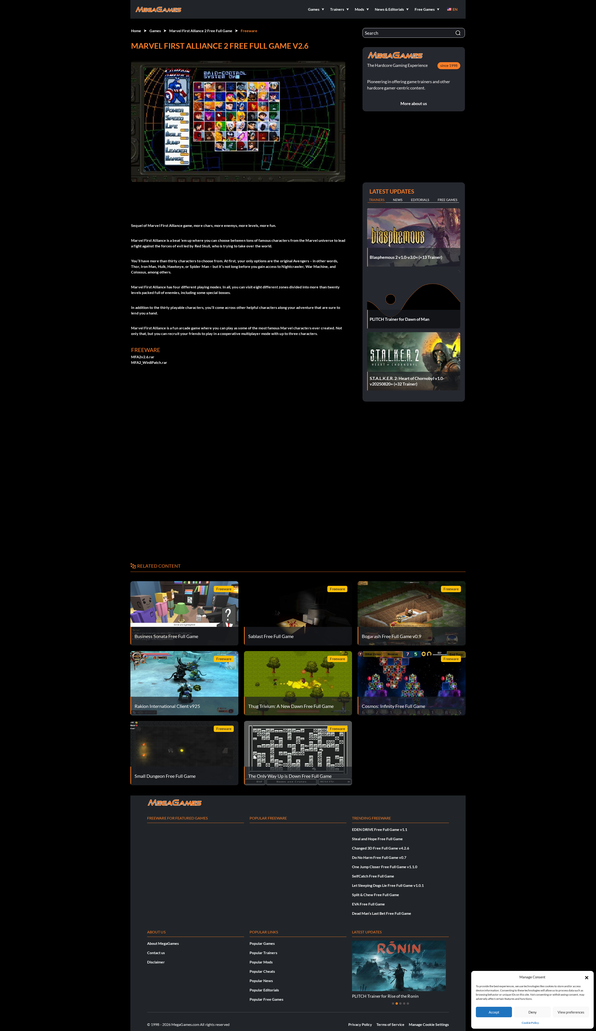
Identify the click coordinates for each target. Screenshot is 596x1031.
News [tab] (397, 200)
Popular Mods (261, 962)
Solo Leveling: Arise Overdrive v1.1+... (448, 996)
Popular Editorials (264, 990)
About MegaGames (163, 943)
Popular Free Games (266, 999)
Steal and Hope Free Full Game (377, 838)
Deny (532, 1012)
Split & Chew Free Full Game (375, 894)
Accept (494, 1012)
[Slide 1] (393, 1003)
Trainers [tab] (376, 200)
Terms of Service (390, 1024)
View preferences (571, 1012)
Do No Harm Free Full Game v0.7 (379, 857)
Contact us (156, 952)
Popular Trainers (263, 952)
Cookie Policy (530, 1022)
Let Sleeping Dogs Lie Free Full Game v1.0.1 (388, 885)
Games (155, 30)
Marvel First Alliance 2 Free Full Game (200, 30)
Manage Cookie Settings (429, 1024)
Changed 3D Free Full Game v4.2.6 (380, 848)
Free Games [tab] (447, 200)
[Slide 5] (408, 1003)
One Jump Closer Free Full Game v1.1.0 (384, 866)
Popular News (261, 980)
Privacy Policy (360, 1024)
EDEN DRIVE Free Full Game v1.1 (379, 829)
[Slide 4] (404, 1003)
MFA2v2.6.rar (142, 357)
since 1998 (448, 65)
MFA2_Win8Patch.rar (149, 362)
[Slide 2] (397, 1003)
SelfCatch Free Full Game (373, 876)
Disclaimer (156, 962)
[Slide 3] (400, 1003)
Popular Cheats (262, 971)
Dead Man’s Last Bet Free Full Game (381, 913)
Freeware (249, 30)
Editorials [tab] (420, 200)
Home (136, 30)
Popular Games (262, 943)
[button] (586, 977)
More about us (413, 103)
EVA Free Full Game (368, 904)
